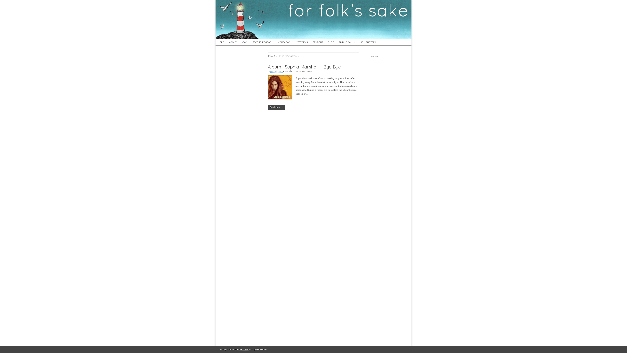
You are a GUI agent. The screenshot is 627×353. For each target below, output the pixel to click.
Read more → (276, 107)
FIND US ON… (346, 42)
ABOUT (232, 42)
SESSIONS (318, 42)
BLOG (331, 42)
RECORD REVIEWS (262, 42)
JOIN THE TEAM (368, 42)
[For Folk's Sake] (313, 19)
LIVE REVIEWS (283, 42)
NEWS (244, 42)
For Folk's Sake (276, 71)
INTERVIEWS (302, 42)
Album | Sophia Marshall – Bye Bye (304, 67)
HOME (221, 42)
